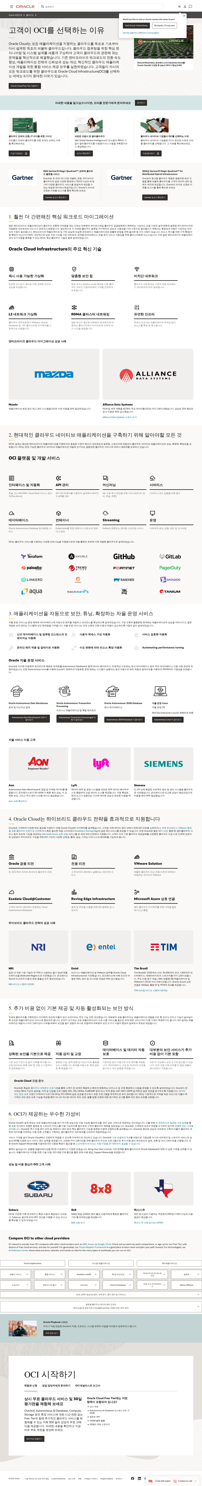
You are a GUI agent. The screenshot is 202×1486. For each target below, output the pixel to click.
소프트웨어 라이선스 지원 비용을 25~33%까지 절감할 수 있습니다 (108, 1143)
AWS (84, 1244)
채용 (79, 1478)
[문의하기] (190, 6)
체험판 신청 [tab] (30, 1385)
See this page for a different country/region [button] (141, 32)
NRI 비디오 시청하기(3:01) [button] (21, 984)
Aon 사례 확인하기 (18, 801)
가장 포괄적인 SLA (121, 1137)
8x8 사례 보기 (78, 1222)
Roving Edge (92, 830)
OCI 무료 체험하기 (34, 1438)
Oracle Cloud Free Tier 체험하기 (25, 85)
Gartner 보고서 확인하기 (55, 197)
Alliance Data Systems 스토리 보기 (120, 417)
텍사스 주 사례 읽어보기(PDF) (148, 1222)
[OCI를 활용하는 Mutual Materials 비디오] (163, 42)
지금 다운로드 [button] (17, 153)
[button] (11, 6)
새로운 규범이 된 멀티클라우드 (90, 136)
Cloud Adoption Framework (92, 1247)
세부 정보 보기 (51, 1333)
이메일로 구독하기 (91, 1478)
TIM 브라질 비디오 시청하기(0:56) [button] (150, 990)
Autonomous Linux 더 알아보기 (167, 719)
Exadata (79, 830)
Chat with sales (162, 1481)
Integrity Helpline (106, 1478)
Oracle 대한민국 (15, 15)
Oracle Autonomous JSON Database (123, 703)
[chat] (150, 1481)
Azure (91, 1244)
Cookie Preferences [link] (59, 1478)
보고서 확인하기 (84, 153)
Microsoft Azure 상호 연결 (55, 834)
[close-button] (195, 1481)
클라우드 (30, 15)
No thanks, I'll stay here (164, 25)
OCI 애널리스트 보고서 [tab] (87, 1385)
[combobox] (101, 6)
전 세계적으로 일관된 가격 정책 (171, 1122)
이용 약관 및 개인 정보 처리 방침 (37, 1478)
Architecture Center (18, 1250)
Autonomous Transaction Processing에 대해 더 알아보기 (77, 718)
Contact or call (185, 1481)
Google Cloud (104, 1244)
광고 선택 (71, 1478)
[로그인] (185, 6)
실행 (152, 827)
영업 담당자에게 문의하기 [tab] (56, 1385)
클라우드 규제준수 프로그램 (44, 1087)
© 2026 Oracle (14, 1478)
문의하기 (119, 1478)
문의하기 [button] (141, 102)
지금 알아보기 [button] (149, 153)
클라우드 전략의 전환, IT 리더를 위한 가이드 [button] (30, 136)
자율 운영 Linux (160, 703)
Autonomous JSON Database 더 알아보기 (124, 719)
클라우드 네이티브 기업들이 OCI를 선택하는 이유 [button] (165, 136)
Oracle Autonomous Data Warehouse (28, 703)
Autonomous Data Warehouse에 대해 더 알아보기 (29, 718)
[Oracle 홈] (25, 6)
